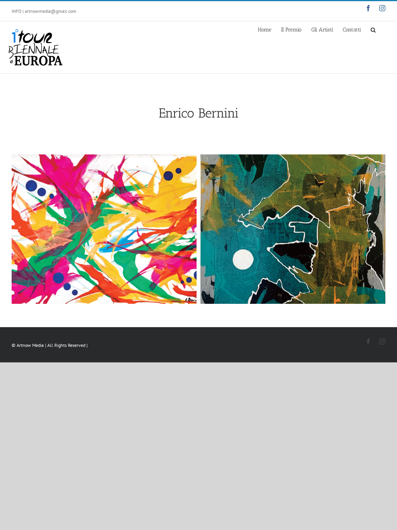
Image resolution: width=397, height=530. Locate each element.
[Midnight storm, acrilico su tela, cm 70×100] (292, 229)
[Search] (373, 29)
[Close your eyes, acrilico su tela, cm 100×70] (104, 229)
